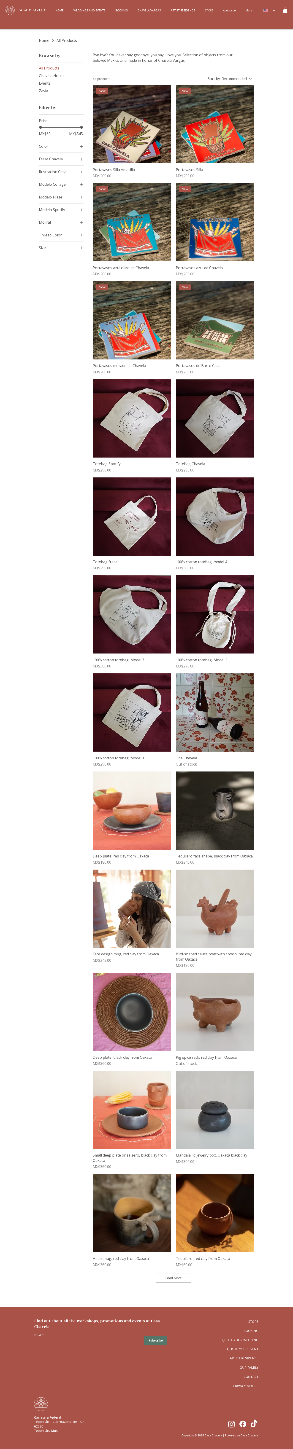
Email (37, 1335)
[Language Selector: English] (269, 10)
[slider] (40, 127)
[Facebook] (242, 1424)
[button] (285, 10)
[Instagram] (231, 1424)
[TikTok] (254, 1424)
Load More (173, 1278)
